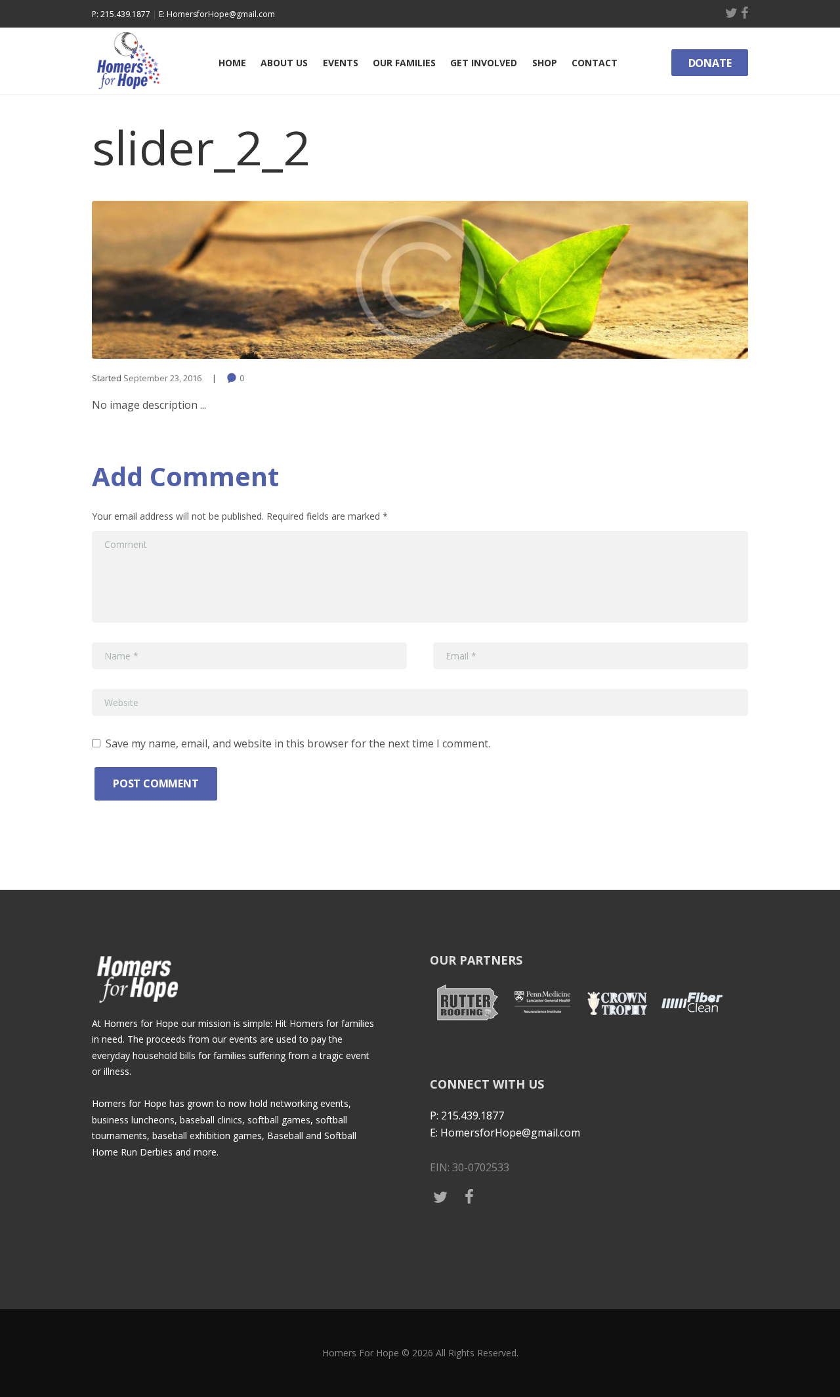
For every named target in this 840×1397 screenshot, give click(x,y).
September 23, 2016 (162, 378)
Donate (710, 63)
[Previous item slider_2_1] (256, 279)
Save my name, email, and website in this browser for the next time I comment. (298, 743)
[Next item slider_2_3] (584, 279)
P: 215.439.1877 (121, 14)
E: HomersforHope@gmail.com (217, 14)
